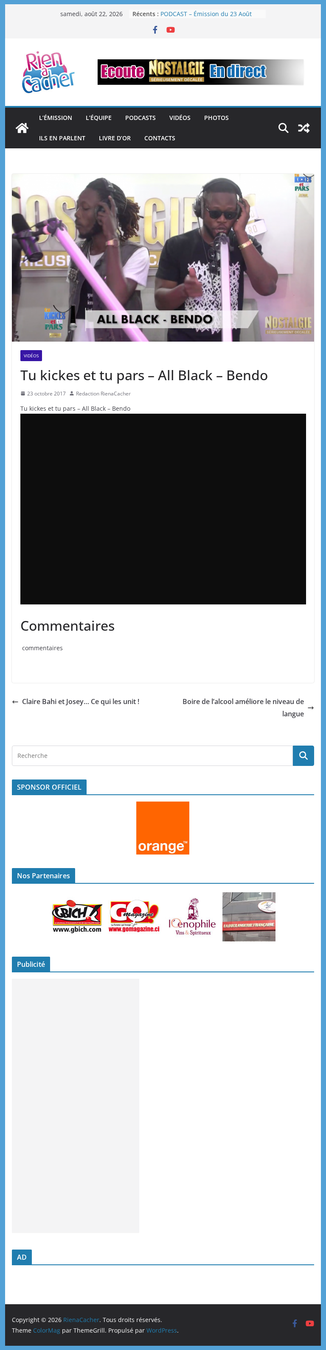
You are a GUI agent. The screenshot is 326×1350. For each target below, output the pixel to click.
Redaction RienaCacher (103, 393)
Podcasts (140, 118)
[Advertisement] (75, 1106)
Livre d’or (115, 138)
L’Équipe (99, 118)
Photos (216, 118)
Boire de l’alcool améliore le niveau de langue (243, 707)
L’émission (55, 118)
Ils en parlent (62, 138)
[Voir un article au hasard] (304, 128)
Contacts (159, 138)
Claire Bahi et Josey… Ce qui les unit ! (80, 701)
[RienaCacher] (22, 128)
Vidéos (180, 118)
